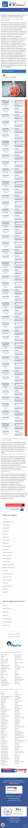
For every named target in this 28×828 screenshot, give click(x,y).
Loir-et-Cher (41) (18, 697)
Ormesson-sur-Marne (19, 662)
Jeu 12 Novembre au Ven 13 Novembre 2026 (19, 325)
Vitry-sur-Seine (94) (7, 546)
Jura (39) (16, 693)
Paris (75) (5, 518)
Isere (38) (16, 691)
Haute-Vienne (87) (4, 755)
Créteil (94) (5, 534)
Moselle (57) (17, 722)
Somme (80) (17, 748)
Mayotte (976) (17, 716)
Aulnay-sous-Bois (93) (7, 555)
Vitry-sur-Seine (17, 683)
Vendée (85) (17, 757)
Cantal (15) (3, 713)
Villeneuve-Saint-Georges (19, 679)
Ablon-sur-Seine (4, 654)
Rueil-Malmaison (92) (7, 558)
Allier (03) (3, 694)
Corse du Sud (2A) (4, 720)
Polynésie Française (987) (19, 732)
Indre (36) (3, 763)
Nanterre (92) (5, 537)
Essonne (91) (5, 615)
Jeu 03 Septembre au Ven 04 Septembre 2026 (19, 124)
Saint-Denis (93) (6, 525)
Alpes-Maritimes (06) (5, 697)
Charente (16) (3, 714)
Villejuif (16, 676)
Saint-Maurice (17, 668)
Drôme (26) (3, 731)
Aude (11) (3, 705)
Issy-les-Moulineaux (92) (8, 573)
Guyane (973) (3, 743)
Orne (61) (16, 729)
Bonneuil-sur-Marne (5, 660)
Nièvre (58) (17, 723)
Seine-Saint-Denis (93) (7, 621)
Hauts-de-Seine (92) (7, 618)
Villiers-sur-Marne (18, 680)
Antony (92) (5, 583)
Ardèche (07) (3, 699)
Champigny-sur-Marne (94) (8, 564)
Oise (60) (16, 728)
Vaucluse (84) (17, 755)
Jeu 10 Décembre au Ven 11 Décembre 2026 (19, 406)
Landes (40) (17, 696)
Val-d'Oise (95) (6, 625)
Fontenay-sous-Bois (5, 674)
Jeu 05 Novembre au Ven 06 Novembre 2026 (19, 305)
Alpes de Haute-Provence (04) (6, 696)
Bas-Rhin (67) (3, 708)
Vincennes (17, 682)
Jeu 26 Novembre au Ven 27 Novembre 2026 (19, 366)
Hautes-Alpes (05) (4, 757)
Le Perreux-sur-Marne (5, 683)
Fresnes (2, 676)
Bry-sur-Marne (3, 662)
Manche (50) (17, 710)
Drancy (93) (5, 570)
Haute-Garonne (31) (5, 748)
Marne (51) (17, 711)
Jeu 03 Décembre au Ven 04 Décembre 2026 (19, 386)
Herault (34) (3, 760)
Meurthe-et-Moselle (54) (19, 717)
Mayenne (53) (17, 714)
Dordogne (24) (3, 728)
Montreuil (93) (6, 531)
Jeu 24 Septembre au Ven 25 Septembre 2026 (19, 184)
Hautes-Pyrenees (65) (5, 758)
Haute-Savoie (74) (4, 754)
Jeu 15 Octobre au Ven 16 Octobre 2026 (19, 245)
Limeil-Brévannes (18, 654)
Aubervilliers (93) (6, 561)
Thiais (16, 671)
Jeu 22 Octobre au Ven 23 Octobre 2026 (19, 265)
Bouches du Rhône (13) (5, 710)
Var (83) (16, 754)
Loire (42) (16, 699)
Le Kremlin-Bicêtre (4, 682)
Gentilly (2, 677)
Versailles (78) (6, 543)
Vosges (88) (17, 760)
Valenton (16, 673)
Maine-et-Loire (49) (18, 708)
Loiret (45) (17, 702)
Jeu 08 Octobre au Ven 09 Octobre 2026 (19, 224)
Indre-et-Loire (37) (4, 764)
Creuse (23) (3, 725)
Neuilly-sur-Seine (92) (7, 586)
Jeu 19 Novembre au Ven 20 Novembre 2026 (19, 345)
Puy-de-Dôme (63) (18, 734)
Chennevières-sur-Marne (5, 668)
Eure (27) (2, 732)
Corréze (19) (3, 719)
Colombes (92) (6, 549)
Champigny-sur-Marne (5, 665)
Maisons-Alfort (17, 657)
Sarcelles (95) (5, 592)
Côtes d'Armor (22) (4, 723)
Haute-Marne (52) (4, 751)
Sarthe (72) (17, 743)
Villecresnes (17, 674)
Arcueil (2, 657)
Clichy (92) (5, 589)
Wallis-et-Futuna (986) (19, 761)
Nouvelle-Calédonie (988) (20, 726)
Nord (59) (16, 725)
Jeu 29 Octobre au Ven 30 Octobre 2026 (19, 285)
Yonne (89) (17, 763)
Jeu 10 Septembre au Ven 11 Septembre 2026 (19, 144)
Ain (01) (2, 691)
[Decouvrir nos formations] (14, 507)
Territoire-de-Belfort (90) (19, 752)
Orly (15, 660)
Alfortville (3, 656)
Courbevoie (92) (6, 540)
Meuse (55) (17, 719)
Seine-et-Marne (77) (7, 608)
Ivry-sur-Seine (3, 679)
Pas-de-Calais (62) (18, 731)
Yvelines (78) (5, 611)
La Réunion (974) (18, 694)
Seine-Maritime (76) (18, 746)
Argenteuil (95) (6, 528)
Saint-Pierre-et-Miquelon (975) (21, 740)
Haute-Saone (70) (4, 752)
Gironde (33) (3, 740)
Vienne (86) (17, 758)
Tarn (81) (16, 749)
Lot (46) (16, 704)
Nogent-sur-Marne (18, 659)
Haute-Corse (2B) (4, 746)
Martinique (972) (18, 713)
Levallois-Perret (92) (7, 576)
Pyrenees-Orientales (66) (19, 737)
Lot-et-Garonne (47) (18, 705)
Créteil (2, 673)
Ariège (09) (3, 702)
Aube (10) (3, 704)
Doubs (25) (3, 729)
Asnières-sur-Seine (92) (8, 552)
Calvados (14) (3, 711)
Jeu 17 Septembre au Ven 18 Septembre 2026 (19, 164)
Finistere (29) (3, 735)
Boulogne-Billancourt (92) (8, 521)
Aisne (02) (3, 693)
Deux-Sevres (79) (4, 726)
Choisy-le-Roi (3, 671)
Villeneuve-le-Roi (18, 677)
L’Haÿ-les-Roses (18, 656)
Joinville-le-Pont (4, 680)
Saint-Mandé (17, 665)
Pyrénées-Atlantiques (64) (20, 735)
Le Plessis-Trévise (4, 685)
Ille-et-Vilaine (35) (4, 761)
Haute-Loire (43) (4, 749)
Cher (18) (2, 717)
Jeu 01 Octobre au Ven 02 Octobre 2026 (19, 204)
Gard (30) (2, 737)
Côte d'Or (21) (3, 722)
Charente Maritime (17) (5, 716)
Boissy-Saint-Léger (4, 659)
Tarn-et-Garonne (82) (19, 751)
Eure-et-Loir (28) (4, 734)
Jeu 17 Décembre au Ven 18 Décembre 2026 (19, 426)
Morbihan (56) (17, 720)
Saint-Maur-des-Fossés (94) (8, 567)
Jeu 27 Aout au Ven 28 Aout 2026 (19, 103)
